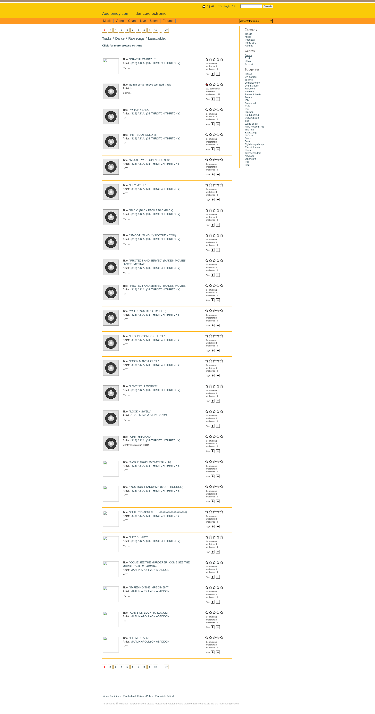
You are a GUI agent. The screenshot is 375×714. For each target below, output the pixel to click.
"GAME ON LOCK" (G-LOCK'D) (148, 612)
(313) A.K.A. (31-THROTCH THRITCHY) (155, 63)
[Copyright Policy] (164, 696)
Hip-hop (249, 112)
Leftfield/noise (252, 82)
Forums (168, 20)
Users (154, 20)
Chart (132, 20)
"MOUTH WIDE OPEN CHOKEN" (149, 160)
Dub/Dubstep (252, 118)
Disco (248, 138)
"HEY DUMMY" (138, 537)
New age (249, 156)
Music (107, 20)
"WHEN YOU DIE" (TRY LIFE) (147, 310)
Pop (247, 162)
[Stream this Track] (212, 74)
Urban (248, 61)
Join (234, 6)
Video (120, 20)
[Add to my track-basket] (218, 74)
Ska (247, 121)
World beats (251, 123)
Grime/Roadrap (253, 153)
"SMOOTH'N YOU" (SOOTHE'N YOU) (152, 235)
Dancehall (250, 103)
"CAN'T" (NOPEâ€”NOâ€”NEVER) (150, 461)
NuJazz (249, 135)
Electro (248, 150)
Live (143, 20)
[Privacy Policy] (145, 696)
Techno (249, 80)
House (248, 74)
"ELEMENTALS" (139, 637)
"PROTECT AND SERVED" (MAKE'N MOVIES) (158, 285)
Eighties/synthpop (254, 144)
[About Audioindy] (112, 696)
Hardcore (250, 88)
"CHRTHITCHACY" (141, 436)
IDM (247, 100)
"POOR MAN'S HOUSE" (144, 361)
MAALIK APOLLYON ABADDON (149, 569)
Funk (247, 141)
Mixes (248, 37)
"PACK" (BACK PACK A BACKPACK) (151, 210)
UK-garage (251, 77)
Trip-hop (249, 129)
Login (227, 6)
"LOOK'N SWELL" (140, 411)
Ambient (249, 91)
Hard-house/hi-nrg (254, 126)
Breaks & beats (253, 94)
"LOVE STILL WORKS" (143, 386)
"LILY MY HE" (137, 185)
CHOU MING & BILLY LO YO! (148, 415)
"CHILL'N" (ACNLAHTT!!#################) (158, 512)
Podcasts (250, 39)
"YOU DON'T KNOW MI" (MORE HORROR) (156, 486)
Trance (248, 97)
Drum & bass (252, 85)
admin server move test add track (150, 84)
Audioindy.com (115, 13)
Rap (247, 109)
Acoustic (249, 64)
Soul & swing (252, 115)
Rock (247, 58)
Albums (249, 45)
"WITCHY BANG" (139, 109)
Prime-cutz (250, 42)
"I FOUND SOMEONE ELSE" (147, 336)
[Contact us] (129, 696)
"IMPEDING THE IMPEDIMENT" (149, 587)
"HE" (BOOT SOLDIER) (143, 134)
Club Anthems (252, 147)
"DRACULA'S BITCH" (142, 59)
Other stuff (250, 159)
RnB (247, 106)
